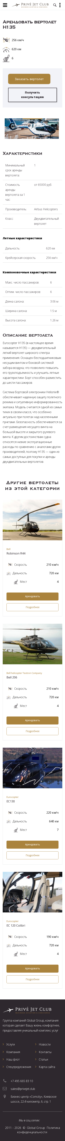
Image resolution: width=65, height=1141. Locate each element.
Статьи (43, 1059)
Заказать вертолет (29, 79)
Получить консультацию (32, 95)
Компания (13, 1052)
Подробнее (33, 607)
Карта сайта (47, 1067)
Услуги (10, 1044)
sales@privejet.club (23, 1089)
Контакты (45, 1052)
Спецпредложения (18, 1067)
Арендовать (32, 596)
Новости (45, 1044)
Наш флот (13, 1059)
